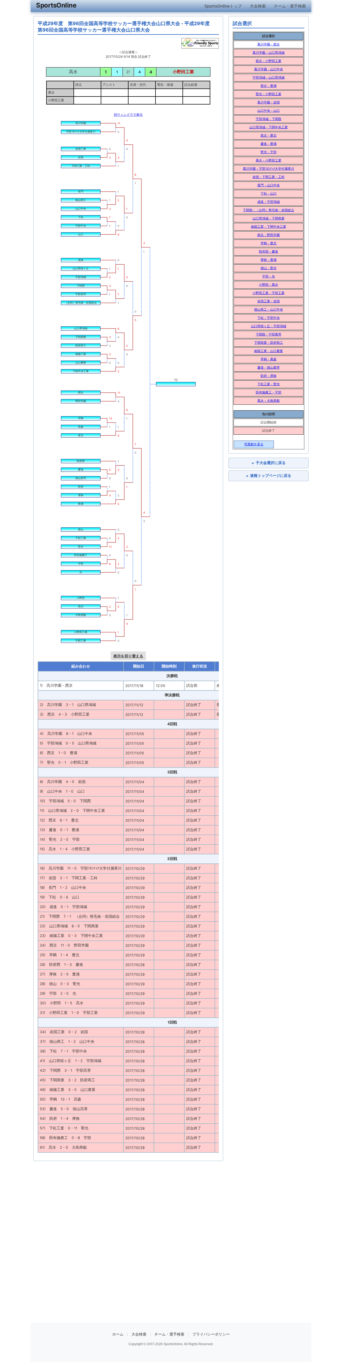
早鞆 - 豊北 (269, 243)
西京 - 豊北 (269, 135)
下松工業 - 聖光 (268, 384)
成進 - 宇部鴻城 (268, 202)
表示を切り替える (128, 656)
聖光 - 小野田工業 (268, 94)
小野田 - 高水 (268, 285)
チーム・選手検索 (290, 6)
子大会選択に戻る (269, 463)
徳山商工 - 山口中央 (268, 309)
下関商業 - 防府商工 (268, 343)
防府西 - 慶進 (268, 251)
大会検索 (258, 6)
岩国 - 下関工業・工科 (268, 177)
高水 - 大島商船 (268, 401)
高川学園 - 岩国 (268, 102)
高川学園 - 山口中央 (268, 69)
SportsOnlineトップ (223, 6)
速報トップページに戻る (268, 475)
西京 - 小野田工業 (268, 61)
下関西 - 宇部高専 (268, 334)
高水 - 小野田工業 (268, 160)
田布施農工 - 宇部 (268, 392)
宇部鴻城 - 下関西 (268, 119)
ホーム (117, 1334)
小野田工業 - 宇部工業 (268, 293)
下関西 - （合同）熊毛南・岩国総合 (268, 210)
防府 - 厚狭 (269, 376)
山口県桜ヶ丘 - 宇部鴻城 (268, 326)
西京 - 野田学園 (268, 235)
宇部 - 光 (268, 276)
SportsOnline (56, 5)
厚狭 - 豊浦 (269, 260)
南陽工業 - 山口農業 (268, 351)
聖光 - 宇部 (269, 152)
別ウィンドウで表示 (128, 115)
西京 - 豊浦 (269, 86)
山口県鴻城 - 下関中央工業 (268, 127)
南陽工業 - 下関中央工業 (268, 227)
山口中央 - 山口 (268, 111)
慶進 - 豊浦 (269, 144)
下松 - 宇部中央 (268, 318)
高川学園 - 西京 (268, 44)
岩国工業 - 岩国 (268, 301)
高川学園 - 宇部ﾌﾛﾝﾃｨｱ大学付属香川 (268, 169)
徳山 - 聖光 (269, 268)
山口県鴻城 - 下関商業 (268, 218)
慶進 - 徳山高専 (268, 367)
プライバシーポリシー (211, 1334)
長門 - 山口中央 (268, 185)
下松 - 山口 (269, 193)
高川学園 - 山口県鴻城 (268, 53)
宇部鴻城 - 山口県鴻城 (268, 77)
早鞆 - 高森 (269, 359)
